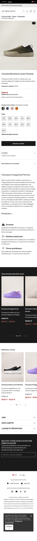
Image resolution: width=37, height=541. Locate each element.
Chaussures (21, 16)
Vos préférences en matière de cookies (18, 497)
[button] (32, 2)
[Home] (9, 11)
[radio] (3, 108)
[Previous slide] (11, 336)
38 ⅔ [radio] (28, 118)
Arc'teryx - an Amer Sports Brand (25, 508)
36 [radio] (4, 118)
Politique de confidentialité (26, 499)
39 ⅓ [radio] (4, 124)
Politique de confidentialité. (13, 522)
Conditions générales (9, 501)
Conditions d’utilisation (20, 501)
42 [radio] (28, 124)
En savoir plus (6, 213)
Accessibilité (29, 501)
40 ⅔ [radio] (16, 124)
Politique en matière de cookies (11, 499)
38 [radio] (22, 118)
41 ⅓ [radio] (22, 124)
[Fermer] (31, 516)
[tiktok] (25, 491)
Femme (15, 5)
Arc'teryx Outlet (6, 16)
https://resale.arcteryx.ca (10, 508)
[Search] (24, 11)
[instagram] (12, 492)
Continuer (9, 527)
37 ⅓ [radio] (16, 118)
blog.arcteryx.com (18, 506)
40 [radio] (10, 124)
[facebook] (21, 492)
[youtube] (16, 492)
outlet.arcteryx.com (9, 506)
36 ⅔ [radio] (10, 118)
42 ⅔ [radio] (3, 131)
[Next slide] (25, 336)
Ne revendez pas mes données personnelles (15, 504)
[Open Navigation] (34, 11)
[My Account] (27, 11)
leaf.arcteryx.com (28, 506)
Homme (20, 5)
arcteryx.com (29, 504)
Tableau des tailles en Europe (9, 134)
